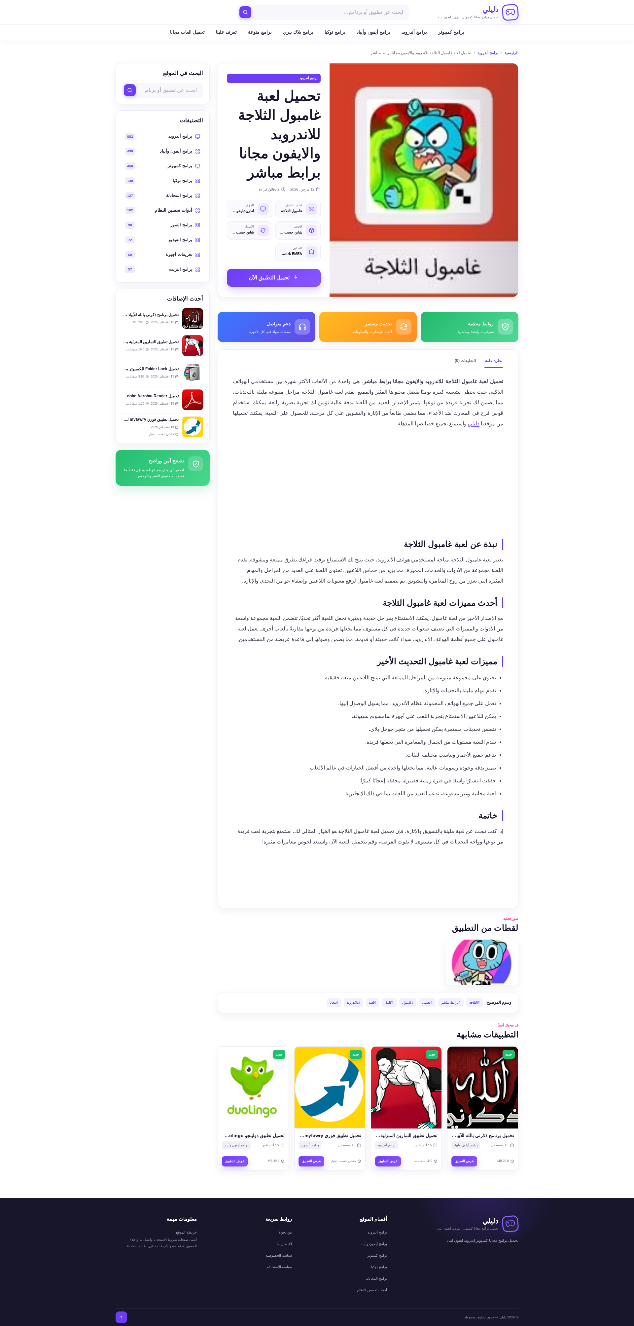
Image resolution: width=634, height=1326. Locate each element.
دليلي (473, 423)
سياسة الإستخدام (279, 1267)
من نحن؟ (285, 1232)
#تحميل (427, 1002)
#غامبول (407, 1002)
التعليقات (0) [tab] (465, 360)
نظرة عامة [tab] (493, 360)
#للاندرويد (353, 1002)
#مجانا (334, 1002)
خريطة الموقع (186, 1232)
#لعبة (372, 1002)
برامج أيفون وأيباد (373, 32)
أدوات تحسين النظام (372, 1290)
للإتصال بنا (284, 1244)
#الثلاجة (474, 1002)
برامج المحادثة (376, 1278)
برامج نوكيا (335, 32)
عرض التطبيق (464, 1161)
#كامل (389, 1002)
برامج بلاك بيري (298, 32)
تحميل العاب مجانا (187, 32)
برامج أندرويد (414, 32)
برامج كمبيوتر (451, 32)
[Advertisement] (368, 481)
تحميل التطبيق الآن (269, 277)
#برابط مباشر (451, 1002)
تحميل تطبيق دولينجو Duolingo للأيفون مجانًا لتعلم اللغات (229, 1135)
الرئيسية (511, 53)
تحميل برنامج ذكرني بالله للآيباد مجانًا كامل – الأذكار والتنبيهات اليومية (122, 314)
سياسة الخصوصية (278, 1255)
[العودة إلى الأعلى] (121, 1317)
